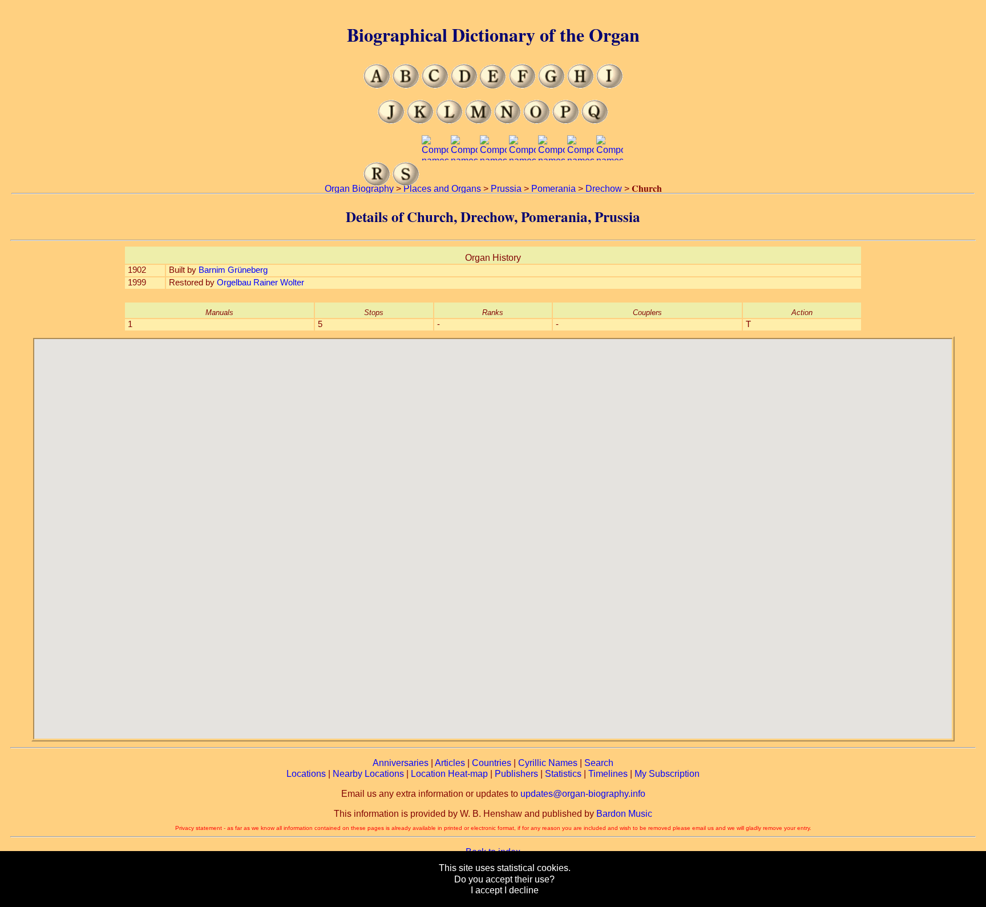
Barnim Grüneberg (233, 270)
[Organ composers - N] (507, 121)
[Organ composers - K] (420, 121)
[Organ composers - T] (435, 183)
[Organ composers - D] (464, 85)
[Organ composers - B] (406, 85)
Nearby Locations (368, 774)
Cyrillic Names (547, 763)
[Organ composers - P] (565, 121)
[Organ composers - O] (536, 121)
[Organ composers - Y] (580, 183)
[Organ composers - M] (478, 121)
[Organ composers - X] (551, 183)
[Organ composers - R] (376, 183)
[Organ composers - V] (493, 183)
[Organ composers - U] (464, 183)
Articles (450, 763)
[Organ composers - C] (435, 85)
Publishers (516, 774)
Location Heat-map (449, 774)
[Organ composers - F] (522, 85)
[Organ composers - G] (551, 85)
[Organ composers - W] (522, 183)
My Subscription (667, 774)
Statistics (563, 774)
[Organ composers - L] (449, 121)
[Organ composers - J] (391, 121)
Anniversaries (401, 763)
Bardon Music (624, 814)
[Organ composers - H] (580, 85)
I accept (486, 890)
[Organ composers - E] (493, 85)
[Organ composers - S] (406, 183)
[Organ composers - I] (609, 85)
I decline (521, 890)
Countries (491, 763)
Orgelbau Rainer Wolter (260, 282)
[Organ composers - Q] (594, 121)
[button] (493, 532)
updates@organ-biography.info (582, 794)
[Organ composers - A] (376, 85)
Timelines (608, 774)
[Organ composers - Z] (609, 183)
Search (598, 763)
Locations (306, 774)
